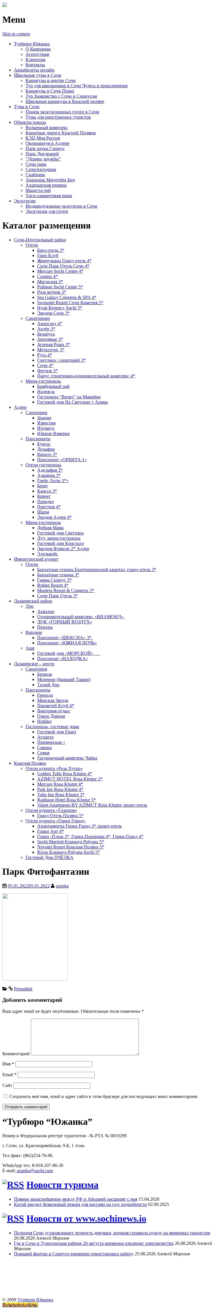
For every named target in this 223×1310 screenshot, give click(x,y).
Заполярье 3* (50, 339)
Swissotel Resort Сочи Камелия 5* (70, 302)
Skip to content (16, 33)
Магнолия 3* (50, 281)
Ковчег (44, 496)
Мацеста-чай (38, 190)
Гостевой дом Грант (56, 731)
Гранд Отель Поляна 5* (60, 815)
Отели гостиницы (43, 464)
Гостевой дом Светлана (60, 532)
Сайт (7, 1085)
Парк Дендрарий (42, 153)
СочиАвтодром (41, 169)
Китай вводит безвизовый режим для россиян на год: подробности (80, 1204)
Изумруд (45, 428)
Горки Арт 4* (50, 831)
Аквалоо (45, 611)
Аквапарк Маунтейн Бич (50, 179)
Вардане (34, 632)
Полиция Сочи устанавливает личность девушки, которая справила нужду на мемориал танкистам (112, 1232)
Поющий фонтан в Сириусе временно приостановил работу (74, 1253)
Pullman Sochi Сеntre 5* (60, 286)
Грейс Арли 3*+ (53, 480)
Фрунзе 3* (47, 370)
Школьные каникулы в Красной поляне (65, 101)
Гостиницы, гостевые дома (52, 726)
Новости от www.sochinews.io (86, 1218)
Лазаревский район (33, 600)
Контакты (35, 64)
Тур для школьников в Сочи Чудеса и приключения (76, 85)
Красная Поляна (30, 763)
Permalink (23, 988)
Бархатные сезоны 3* (58, 574)
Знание (44, 417)
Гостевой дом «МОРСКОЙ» (68, 653)
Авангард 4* (49, 323)
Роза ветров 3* (51, 292)
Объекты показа (30, 122)
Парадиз (45, 501)
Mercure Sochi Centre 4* (60, 271)
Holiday (44, 721)
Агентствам (37, 54)
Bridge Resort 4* (53, 585)
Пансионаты (38, 438)
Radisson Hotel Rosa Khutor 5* (66, 799)
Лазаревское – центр (34, 663)
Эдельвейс (47, 553)
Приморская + (51, 742)
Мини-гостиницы (43, 381)
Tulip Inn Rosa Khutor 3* (60, 794)
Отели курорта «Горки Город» (55, 820)
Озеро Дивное (51, 716)
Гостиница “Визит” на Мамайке (69, 396)
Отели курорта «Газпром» (51, 810)
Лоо (29, 606)
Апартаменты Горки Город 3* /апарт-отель (79, 826)
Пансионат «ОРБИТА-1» (62, 459)
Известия (46, 422)
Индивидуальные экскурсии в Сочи (61, 206)
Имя (8, 1063)
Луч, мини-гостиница (58, 538)
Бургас (44, 443)
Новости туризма (62, 1184)
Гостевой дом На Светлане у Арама (72, 402)
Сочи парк (36, 164)
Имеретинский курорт (36, 559)
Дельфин (46, 449)
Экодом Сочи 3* (53, 313)
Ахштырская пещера (46, 185)
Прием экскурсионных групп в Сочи (62, 111)
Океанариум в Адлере (47, 143)
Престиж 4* (49, 506)
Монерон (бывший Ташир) (64, 679)
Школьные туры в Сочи (37, 75)
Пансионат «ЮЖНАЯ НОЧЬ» (67, 642)
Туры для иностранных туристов (58, 117)
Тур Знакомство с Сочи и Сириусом (61, 96)
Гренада (45, 695)
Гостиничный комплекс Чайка (67, 757)
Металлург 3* (50, 349)
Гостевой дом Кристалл (60, 543)
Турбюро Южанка (32, 43)
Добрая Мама (50, 527)
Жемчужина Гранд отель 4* (64, 260)
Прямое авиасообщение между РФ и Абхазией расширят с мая (75, 1199)
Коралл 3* (47, 454)
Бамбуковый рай (53, 386)
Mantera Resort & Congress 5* (65, 590)
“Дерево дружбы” (43, 158)
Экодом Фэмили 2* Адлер (63, 548)
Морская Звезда (52, 700)
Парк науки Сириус (45, 148)
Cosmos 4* (47, 276)
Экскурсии (25, 200)
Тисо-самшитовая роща (49, 195)
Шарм (43, 511)
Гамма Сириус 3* (54, 580)
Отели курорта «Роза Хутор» (54, 768)
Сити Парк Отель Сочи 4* (63, 265)
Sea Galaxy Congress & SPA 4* (66, 297)
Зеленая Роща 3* (53, 344)
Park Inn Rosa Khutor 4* (60, 789)
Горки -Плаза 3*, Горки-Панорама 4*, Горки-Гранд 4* (90, 836)
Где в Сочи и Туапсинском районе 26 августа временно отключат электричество (94, 1243)
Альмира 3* (49, 475)
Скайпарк (35, 174)
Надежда (46, 391)
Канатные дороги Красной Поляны (61, 132)
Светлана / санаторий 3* (61, 360)
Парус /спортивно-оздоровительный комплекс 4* (86, 375)
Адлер (20, 407)
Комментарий (16, 1053)
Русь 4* (44, 354)
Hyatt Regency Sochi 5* (59, 307)
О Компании (38, 49)
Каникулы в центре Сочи (51, 80)
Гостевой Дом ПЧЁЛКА (49, 857)
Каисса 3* (47, 491)
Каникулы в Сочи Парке (50, 90)
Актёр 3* (46, 328)
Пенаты (45, 627)
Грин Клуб (47, 255)
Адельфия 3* (50, 470)
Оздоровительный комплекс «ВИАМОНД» (81, 616)
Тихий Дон (48, 684)
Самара (44, 747)
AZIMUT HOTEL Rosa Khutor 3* (69, 778)
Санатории (36, 412)
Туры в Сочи (26, 106)
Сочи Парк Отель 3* (57, 595)
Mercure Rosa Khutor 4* (60, 784)
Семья (43, 752)
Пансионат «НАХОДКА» (62, 658)
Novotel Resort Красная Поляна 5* (70, 846)
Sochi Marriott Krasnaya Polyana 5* (70, 841)
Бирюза (44, 674)
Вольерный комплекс (47, 127)
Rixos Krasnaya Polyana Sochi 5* (68, 852)
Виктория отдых (53, 710)
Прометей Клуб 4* (55, 705)
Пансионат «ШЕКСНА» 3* (65, 637)
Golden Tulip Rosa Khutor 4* (64, 773)
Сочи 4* (45, 365)
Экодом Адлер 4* (54, 517)
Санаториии (38, 318)
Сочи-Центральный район (40, 239)
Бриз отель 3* (50, 250)
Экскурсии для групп (47, 211)
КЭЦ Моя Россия (43, 138)
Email (9, 1074)
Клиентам (35, 59)
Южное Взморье (53, 433)
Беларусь (46, 333)
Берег (42, 485)
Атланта (45, 737)
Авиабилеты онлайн (34, 69)
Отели (32, 245)
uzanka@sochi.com (35, 1170)
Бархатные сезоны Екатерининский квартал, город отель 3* (96, 569)
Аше (30, 648)
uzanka (62, 885)
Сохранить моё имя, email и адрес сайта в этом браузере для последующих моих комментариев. (103, 1096)
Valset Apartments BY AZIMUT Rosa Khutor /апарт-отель (92, 805)
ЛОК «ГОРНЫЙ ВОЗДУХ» (64, 621)
